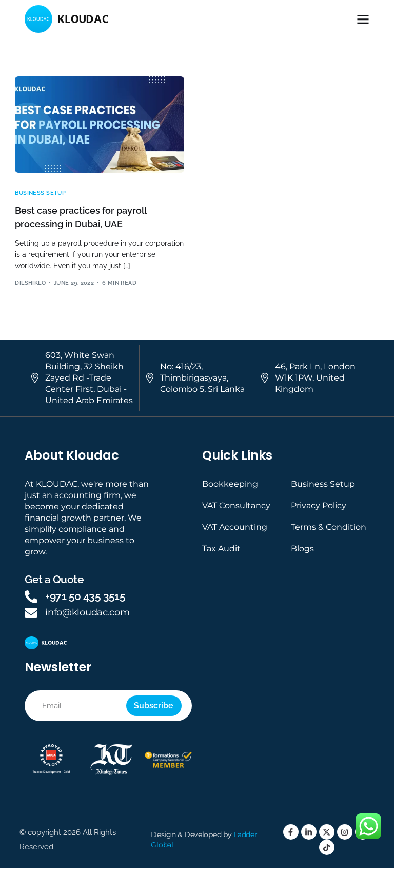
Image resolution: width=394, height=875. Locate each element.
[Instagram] (344, 832)
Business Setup (40, 193)
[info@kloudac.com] (31, 612)
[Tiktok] (326, 847)
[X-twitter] (326, 832)
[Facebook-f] (291, 832)
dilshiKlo (30, 283)
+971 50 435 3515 (85, 596)
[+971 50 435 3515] (31, 596)
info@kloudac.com (87, 612)
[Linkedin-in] (309, 832)
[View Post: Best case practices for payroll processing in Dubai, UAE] (99, 124)
